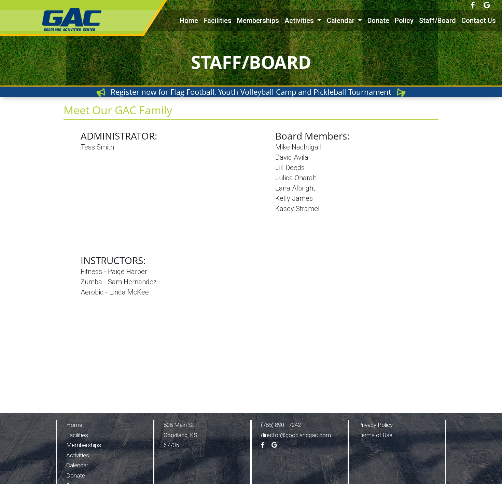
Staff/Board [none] (437, 20)
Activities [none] (77, 455)
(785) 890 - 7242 (281, 424)
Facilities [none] (218, 20)
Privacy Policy (375, 424)
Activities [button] (300, 20)
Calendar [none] (77, 465)
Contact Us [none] (478, 20)
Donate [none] (378, 20)
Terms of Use (375, 435)
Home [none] (189, 20)
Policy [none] (404, 20)
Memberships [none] (258, 20)
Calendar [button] (341, 20)
